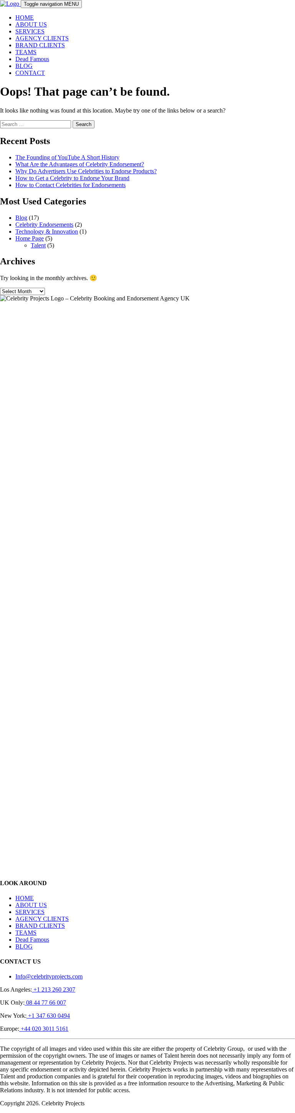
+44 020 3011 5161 (43, 1028)
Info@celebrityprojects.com (49, 976)
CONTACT (30, 73)
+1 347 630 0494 (48, 1015)
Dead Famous (32, 59)
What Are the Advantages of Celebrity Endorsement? (79, 164)
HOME (24, 17)
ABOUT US (31, 24)
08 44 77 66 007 (45, 1002)
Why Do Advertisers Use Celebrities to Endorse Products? (86, 171)
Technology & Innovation (46, 231)
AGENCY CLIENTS (42, 38)
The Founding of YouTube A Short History (67, 157)
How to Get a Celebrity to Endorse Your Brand (72, 178)
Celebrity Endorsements (44, 224)
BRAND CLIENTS (40, 45)
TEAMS (25, 52)
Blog (21, 217)
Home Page (29, 238)
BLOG (24, 66)
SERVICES (30, 31)
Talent (38, 245)
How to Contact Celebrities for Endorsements (70, 185)
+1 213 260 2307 (53, 989)
